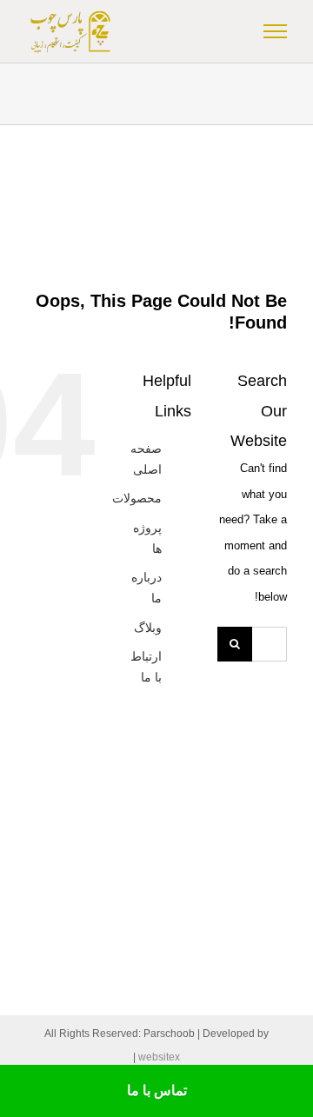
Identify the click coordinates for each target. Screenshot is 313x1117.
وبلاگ (148, 628)
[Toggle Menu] (275, 31)
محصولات (137, 498)
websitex (159, 1057)
